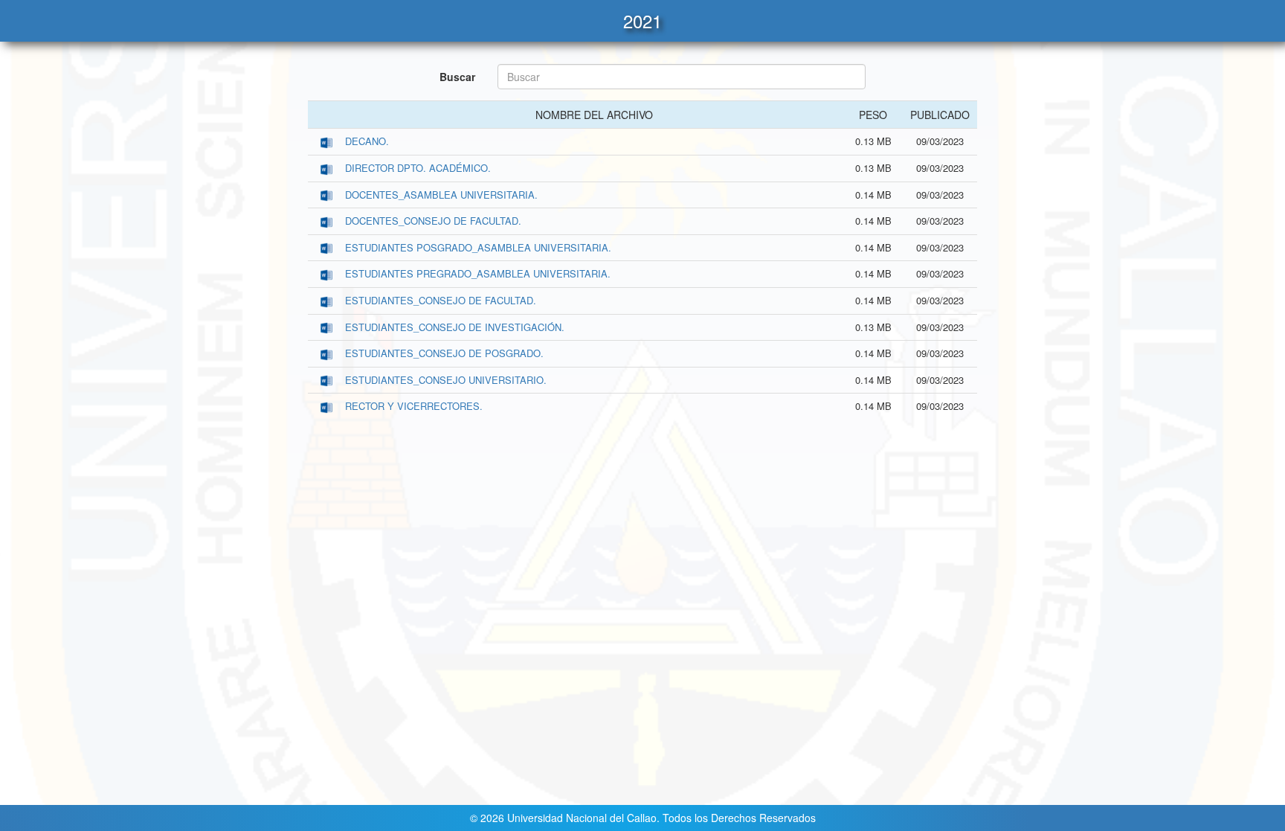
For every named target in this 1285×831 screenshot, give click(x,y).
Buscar (457, 76)
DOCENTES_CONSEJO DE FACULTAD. (433, 221)
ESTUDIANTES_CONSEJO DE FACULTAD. (440, 300)
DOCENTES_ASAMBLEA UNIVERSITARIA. (441, 194)
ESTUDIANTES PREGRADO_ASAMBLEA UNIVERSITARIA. (478, 273)
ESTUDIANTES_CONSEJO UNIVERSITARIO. (446, 380)
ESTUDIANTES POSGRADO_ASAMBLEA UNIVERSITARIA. (478, 247)
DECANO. (367, 141)
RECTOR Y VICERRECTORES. (414, 406)
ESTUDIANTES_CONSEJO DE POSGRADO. (444, 353)
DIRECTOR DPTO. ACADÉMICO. (418, 168)
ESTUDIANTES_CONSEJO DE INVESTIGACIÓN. (454, 327)
